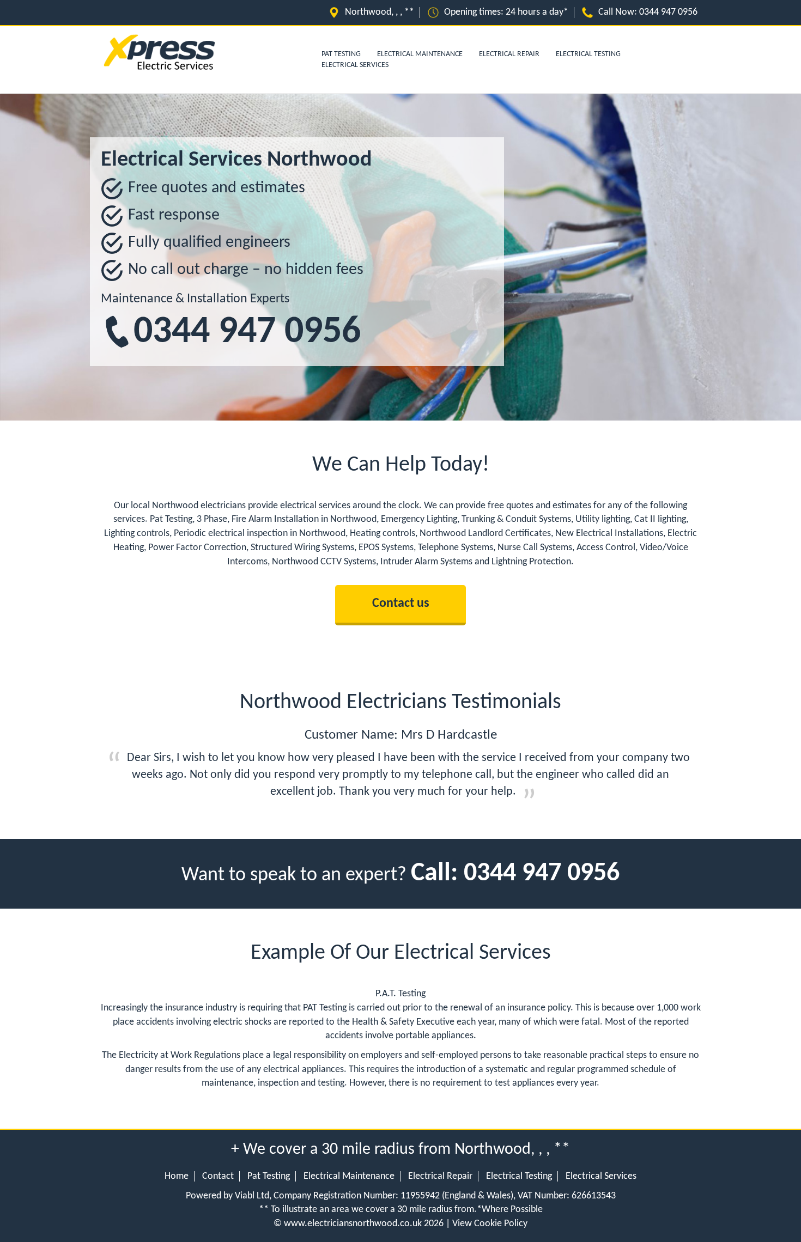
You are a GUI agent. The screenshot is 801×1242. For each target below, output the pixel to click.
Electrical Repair (509, 54)
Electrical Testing (588, 54)
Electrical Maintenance (420, 54)
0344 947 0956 (668, 12)
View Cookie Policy (489, 1224)
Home (177, 1176)
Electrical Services (355, 65)
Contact (218, 1176)
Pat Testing (268, 1176)
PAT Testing (341, 54)
